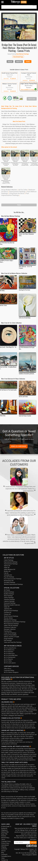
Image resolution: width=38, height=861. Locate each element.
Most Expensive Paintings (11, 623)
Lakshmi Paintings (9, 601)
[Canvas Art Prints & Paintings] (24, 730)
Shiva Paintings (8, 595)
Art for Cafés (8, 661)
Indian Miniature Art (9, 569)
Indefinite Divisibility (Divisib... (27, 373)
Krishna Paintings (9, 592)
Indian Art (7, 567)
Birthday (2, 290)
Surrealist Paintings (9, 582)
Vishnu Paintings (9, 597)
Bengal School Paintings (11, 610)
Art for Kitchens (8, 651)
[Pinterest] (35, 846)
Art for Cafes (22, 190)
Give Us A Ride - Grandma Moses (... (8, 367)
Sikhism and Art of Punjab (11, 636)
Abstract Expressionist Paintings (13, 584)
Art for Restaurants (9, 657)
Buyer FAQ (4, 834)
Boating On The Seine (24, 290)
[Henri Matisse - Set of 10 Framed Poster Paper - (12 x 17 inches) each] (27, 256)
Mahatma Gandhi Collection (12, 605)
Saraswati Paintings (9, 603)
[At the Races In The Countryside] (8, 384)
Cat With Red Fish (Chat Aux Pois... (7, 243)
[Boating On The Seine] (27, 281)
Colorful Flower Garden (25, 416)
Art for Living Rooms (10, 648)
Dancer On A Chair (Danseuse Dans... (26, 234)
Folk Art (6, 573)
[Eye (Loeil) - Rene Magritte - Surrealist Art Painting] (8, 335)
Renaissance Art (9, 580)
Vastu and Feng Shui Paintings (13, 642)
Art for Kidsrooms (9, 653)
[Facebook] (30, 846)
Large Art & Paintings (10, 633)
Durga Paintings (8, 638)
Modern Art (7, 571)
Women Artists (8, 618)
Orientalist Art (8, 575)
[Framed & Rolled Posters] (21, 718)
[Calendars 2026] (13, 702)
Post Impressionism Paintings (15, 194)
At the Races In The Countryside (8, 390)
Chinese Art (7, 614)
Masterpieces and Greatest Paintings (14, 622)
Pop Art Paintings (9, 577)
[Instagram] (33, 846)
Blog (2, 852)
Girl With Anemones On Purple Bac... (26, 348)
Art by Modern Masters (9, 190)
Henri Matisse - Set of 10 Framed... (25, 267)
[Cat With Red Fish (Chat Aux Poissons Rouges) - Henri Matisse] (8, 229)
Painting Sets (8, 631)
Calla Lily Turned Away (24, 317)
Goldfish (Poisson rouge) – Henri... (7, 261)
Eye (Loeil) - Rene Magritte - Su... (8, 347)
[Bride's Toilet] (8, 299)
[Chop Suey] (8, 407)
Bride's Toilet (3, 305)
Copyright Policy (6, 841)
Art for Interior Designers (11, 672)
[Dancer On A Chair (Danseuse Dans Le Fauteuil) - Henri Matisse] (27, 225)
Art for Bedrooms (9, 650)
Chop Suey (2, 415)
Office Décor (7, 668)
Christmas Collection (10, 627)
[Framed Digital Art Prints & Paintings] (30, 746)
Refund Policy (5, 837)
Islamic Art (7, 565)
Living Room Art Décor (16, 193)
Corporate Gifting (9, 670)
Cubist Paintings (8, 560)
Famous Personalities (10, 635)
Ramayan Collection (10, 629)
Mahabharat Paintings (10, 620)
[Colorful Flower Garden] (27, 407)
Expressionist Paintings (17, 191)
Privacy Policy (5, 843)
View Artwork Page (18, 57)
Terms (3, 839)
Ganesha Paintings (9, 599)
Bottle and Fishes (23, 396)
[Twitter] (27, 846)
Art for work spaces (10, 663)
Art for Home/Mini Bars (11, 655)
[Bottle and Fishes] (27, 388)
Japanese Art (8, 609)
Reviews (3, 836)
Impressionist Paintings (11, 564)
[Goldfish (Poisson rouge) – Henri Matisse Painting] (8, 253)
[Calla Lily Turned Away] (27, 305)
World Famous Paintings (11, 616)
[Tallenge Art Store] (19, 2)
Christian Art (7, 612)
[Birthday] (8, 282)
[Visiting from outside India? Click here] (11, 679)
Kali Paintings (8, 640)
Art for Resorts (8, 659)
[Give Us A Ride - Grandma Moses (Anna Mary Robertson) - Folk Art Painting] (8, 358)
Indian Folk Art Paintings (11, 625)
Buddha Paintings (9, 594)
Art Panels (7, 590)
